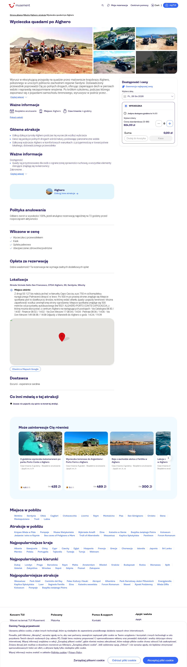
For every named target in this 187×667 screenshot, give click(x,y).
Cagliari (54, 515)
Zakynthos (32, 568)
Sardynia (31, 515)
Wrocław (46, 568)
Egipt (76, 548)
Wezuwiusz (109, 535)
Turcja (82, 551)
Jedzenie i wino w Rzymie (27, 535)
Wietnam (94, 551)
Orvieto (151, 515)
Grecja (113, 548)
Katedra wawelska (87, 584)
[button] (148, 106)
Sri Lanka (167, 548)
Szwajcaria (31, 548)
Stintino (18, 515)
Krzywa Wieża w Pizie (25, 532)
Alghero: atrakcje (38, 15)
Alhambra (110, 581)
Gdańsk (18, 568)
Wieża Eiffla (163, 584)
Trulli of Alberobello (89, 535)
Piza (121, 515)
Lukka (47, 519)
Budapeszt (129, 565)
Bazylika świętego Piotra (143, 532)
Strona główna (16, 15)
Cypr (54, 548)
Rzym (96, 515)
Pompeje (44, 532)
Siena (163, 515)
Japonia (153, 548)
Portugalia (43, 551)
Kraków (115, 565)
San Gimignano (135, 515)
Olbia (43, 515)
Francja (102, 548)
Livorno (85, 515)
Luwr (41, 584)
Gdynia (69, 568)
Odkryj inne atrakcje (64, 193)
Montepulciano (21, 519)
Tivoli (36, 519)
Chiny (45, 548)
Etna (102, 532)
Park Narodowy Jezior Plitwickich (137, 581)
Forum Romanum (166, 535)
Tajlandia (57, 551)
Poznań (81, 568)
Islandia (141, 548)
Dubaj (17, 565)
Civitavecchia (70, 515)
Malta (75, 565)
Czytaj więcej (17, 97)
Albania (18, 548)
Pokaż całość (16, 117)
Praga (40, 565)
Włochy (26, 15)
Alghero (59, 190)
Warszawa (155, 565)
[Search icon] (103, 5)
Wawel (127, 584)
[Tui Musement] (21, 5)
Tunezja (70, 551)
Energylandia (165, 581)
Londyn (28, 565)
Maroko (18, 551)
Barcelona (52, 565)
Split (167, 565)
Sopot (58, 568)
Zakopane (95, 568)
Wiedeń (103, 565)
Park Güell (35, 581)
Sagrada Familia (56, 584)
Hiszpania (89, 548)
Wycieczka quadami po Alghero (60, 15)
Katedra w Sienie (117, 532)
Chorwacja (127, 548)
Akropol (97, 581)
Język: (138, 619)
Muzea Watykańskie (64, 532)
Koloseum (165, 532)
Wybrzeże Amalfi (86, 532)
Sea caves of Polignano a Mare (59, 535)
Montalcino (109, 515)
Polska (30, 551)
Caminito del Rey (53, 581)
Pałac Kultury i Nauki (77, 581)
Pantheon (148, 535)
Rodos (142, 565)
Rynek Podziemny (144, 584)
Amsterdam (89, 565)
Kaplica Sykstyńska (129, 535)
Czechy (65, 548)
